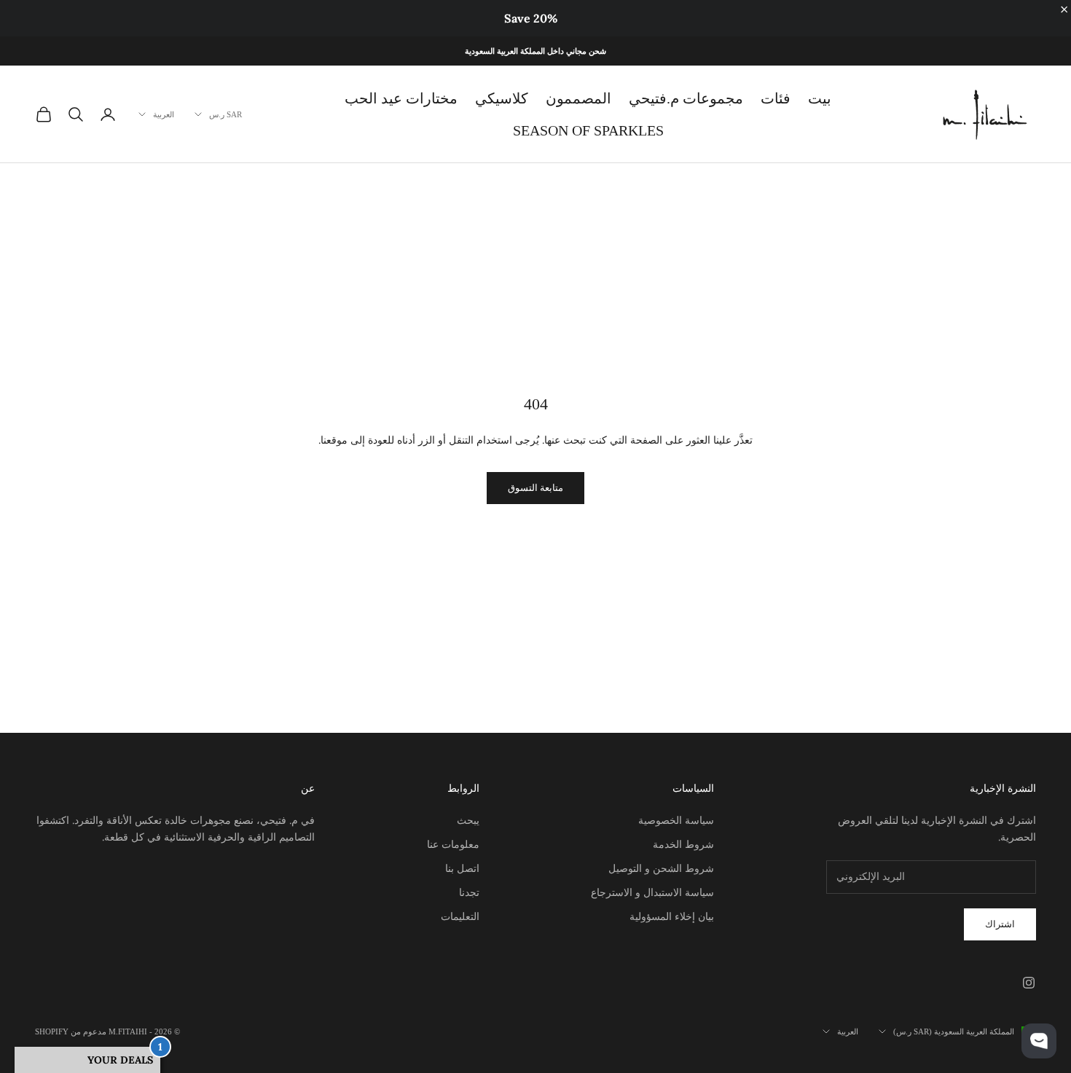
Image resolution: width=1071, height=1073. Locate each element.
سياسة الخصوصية (676, 820)
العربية (163, 114)
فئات (775, 98)
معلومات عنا (453, 844)
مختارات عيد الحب (401, 98)
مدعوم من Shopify (70, 1031)
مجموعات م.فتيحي (686, 98)
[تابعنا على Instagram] (1028, 982)
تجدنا (469, 892)
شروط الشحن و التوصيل (661, 868)
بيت (819, 98)
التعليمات (460, 916)
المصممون (578, 98)
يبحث (468, 820)
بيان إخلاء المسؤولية (671, 916)
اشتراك (1000, 924)
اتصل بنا (462, 868)
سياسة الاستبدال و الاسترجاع (652, 892)
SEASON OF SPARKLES (588, 130)
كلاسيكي (501, 98)
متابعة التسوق (535, 488)
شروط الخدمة (683, 844)
